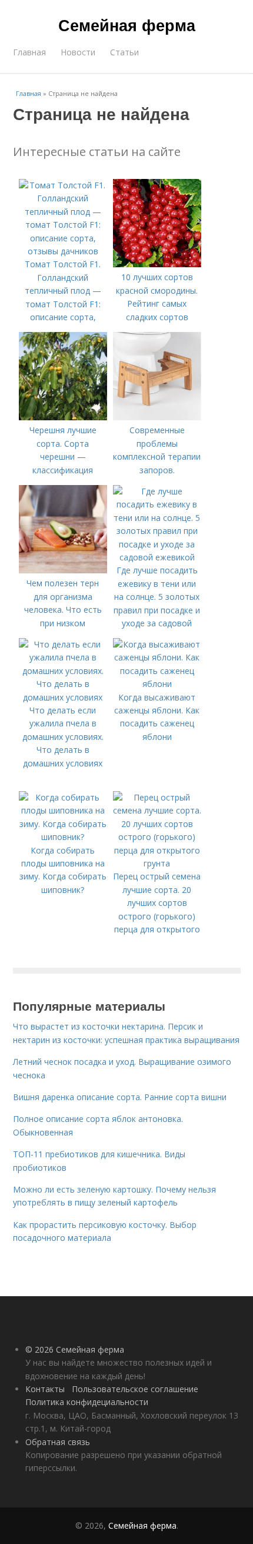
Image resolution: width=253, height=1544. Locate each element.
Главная (29, 52)
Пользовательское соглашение (135, 1388)
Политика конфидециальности (86, 1401)
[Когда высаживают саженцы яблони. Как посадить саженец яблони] (157, 683)
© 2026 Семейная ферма (74, 1349)
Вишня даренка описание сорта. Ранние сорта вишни (120, 1097)
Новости (78, 52)
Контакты (45, 1388)
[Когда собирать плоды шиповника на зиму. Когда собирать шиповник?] (63, 836)
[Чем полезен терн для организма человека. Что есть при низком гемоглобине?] (63, 570)
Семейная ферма (126, 25)
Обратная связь (57, 1441)
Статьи (124, 52)
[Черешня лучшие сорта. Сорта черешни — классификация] (63, 417)
